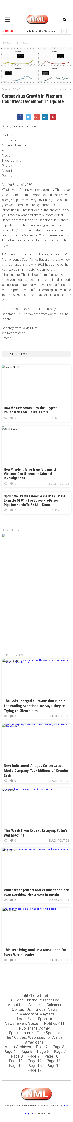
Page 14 (16, 1065)
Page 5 (26, 1051)
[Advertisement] (36, 607)
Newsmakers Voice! (21, 1023)
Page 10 (51, 1056)
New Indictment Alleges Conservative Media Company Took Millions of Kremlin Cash (36, 770)
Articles (35, 1004)
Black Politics (14, 42)
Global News (46, 1009)
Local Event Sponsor (34, 1018)
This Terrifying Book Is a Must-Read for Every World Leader (35, 952)
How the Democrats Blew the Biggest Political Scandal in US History (30, 410)
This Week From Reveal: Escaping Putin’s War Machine (35, 833)
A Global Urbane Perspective (34, 1000)
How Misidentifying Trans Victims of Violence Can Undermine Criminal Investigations (30, 473)
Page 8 (17, 1056)
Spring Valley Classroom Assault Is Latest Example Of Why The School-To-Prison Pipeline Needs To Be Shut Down (34, 500)
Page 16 (54, 1065)
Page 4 (9, 1051)
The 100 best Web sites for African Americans (34, 1039)
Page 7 (60, 1051)
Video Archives (18, 1046)
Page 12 (35, 1061)
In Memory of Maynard (34, 1014)
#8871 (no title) (34, 995)
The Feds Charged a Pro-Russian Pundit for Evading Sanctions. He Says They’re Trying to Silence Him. (34, 705)
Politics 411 (54, 1023)
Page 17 (35, 1070)
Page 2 (42, 1046)
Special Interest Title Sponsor (34, 1032)
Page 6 (43, 1051)
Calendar (54, 1004)
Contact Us (21, 1009)
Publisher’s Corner (34, 1028)
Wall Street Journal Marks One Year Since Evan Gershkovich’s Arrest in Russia (36, 892)
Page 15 (35, 1065)
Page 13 (54, 1061)
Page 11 (16, 1061)
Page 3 (58, 1046)
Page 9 (34, 1056)
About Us (15, 1004)
